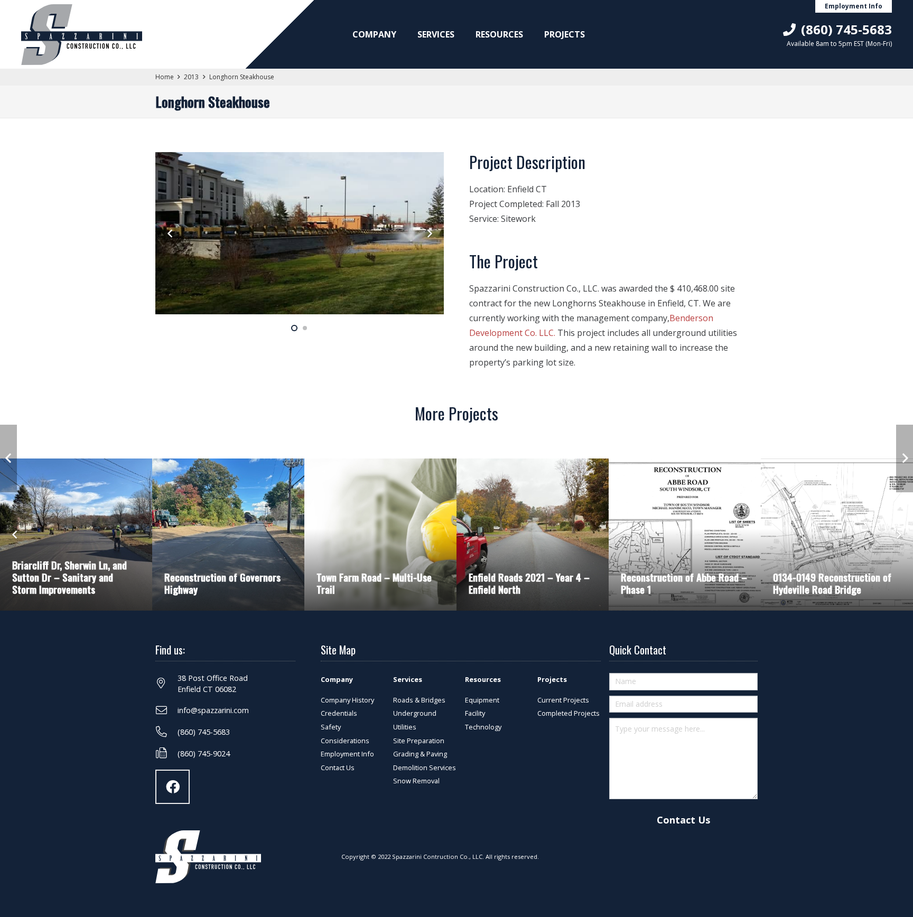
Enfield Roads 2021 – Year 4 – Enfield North (529, 583)
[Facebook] (172, 787)
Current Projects (563, 700)
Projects (552, 679)
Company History (347, 700)
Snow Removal (416, 780)
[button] (401, 34)
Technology (483, 727)
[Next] (429, 233)
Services (407, 679)
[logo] (81, 34)
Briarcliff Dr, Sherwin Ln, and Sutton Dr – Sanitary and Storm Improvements (69, 577)
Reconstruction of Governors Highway (222, 583)
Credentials (339, 713)
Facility (475, 713)
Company (337, 679)
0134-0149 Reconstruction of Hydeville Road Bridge (832, 583)
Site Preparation (418, 740)
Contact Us (338, 767)
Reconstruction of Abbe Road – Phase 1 (684, 583)
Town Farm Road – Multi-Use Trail (374, 583)
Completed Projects (568, 713)
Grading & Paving (420, 754)
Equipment (482, 700)
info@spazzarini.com (213, 710)
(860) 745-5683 (204, 732)
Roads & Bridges (419, 700)
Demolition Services (424, 767)
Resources (483, 679)
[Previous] (170, 233)
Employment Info (347, 754)
